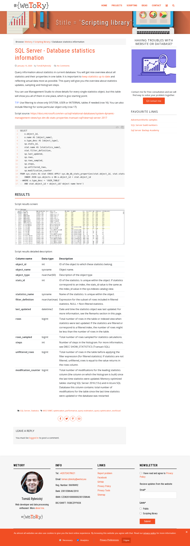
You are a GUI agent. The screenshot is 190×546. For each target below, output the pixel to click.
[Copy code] (122, 127)
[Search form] (173, 5)
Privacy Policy (104, 486)
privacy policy (149, 533)
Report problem (105, 473)
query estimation (85, 410)
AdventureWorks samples (144, 119)
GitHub (101, 481)
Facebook (102, 477)
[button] (154, 101)
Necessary (68, 540)
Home (104, 5)
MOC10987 (47, 410)
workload (116, 410)
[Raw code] (117, 127)
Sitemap (101, 494)
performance (71, 410)
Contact (156, 5)
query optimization (102, 410)
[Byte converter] (166, 5)
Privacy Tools (104, 490)
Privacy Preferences (109, 540)
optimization (58, 410)
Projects (117, 5)
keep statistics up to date (96, 76)
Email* (143, 489)
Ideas (144, 5)
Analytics (84, 540)
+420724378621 (67, 473)
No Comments (63, 65)
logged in (34, 437)
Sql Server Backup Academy (145, 130)
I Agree (126, 540)
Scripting (132, 5)
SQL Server (25, 410)
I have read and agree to (156, 475)
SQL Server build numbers (144, 125)
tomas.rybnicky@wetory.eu (73, 479)
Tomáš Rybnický (44, 65)
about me (39, 508)
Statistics (35, 410)
